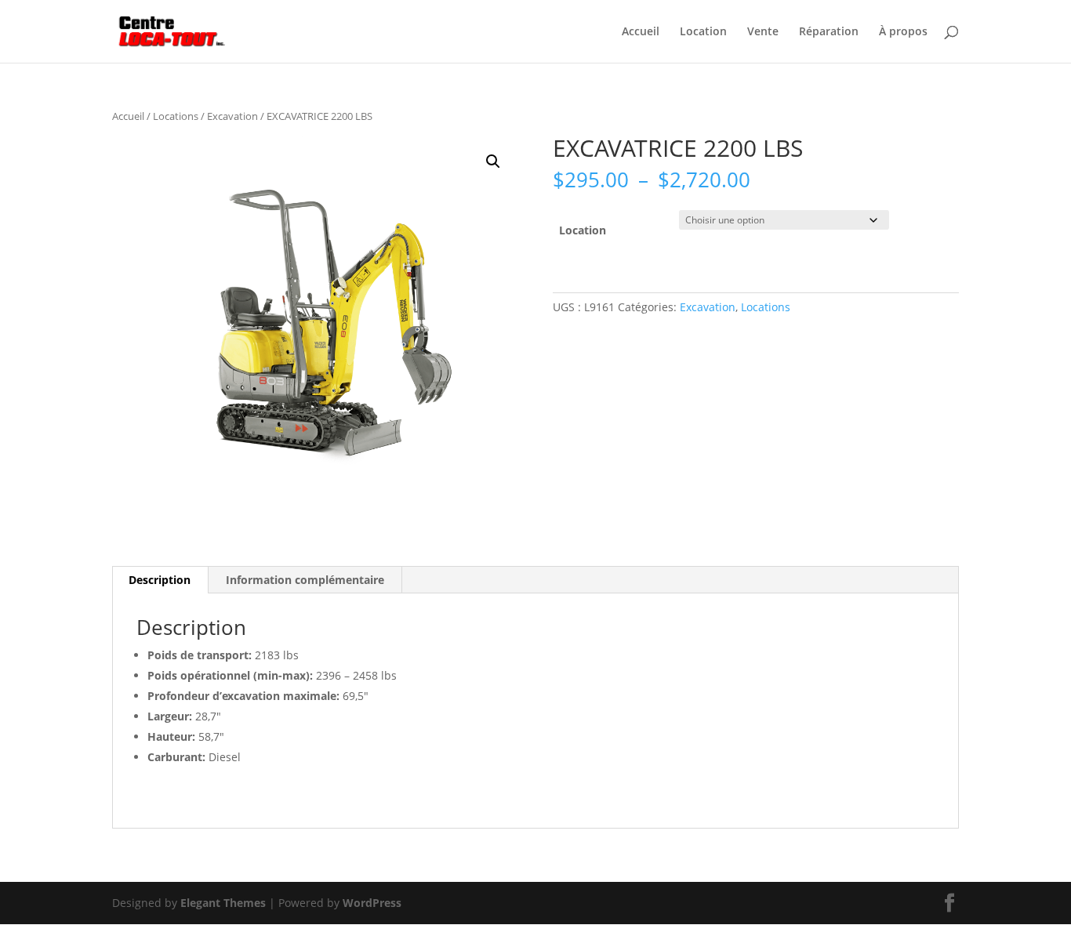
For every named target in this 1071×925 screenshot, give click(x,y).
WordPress (372, 902)
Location (703, 32)
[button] (493, 161)
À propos (903, 32)
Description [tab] (160, 579)
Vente (763, 32)
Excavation (232, 116)
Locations (175, 116)
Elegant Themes (223, 902)
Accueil (640, 32)
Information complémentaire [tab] (305, 579)
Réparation (829, 32)
